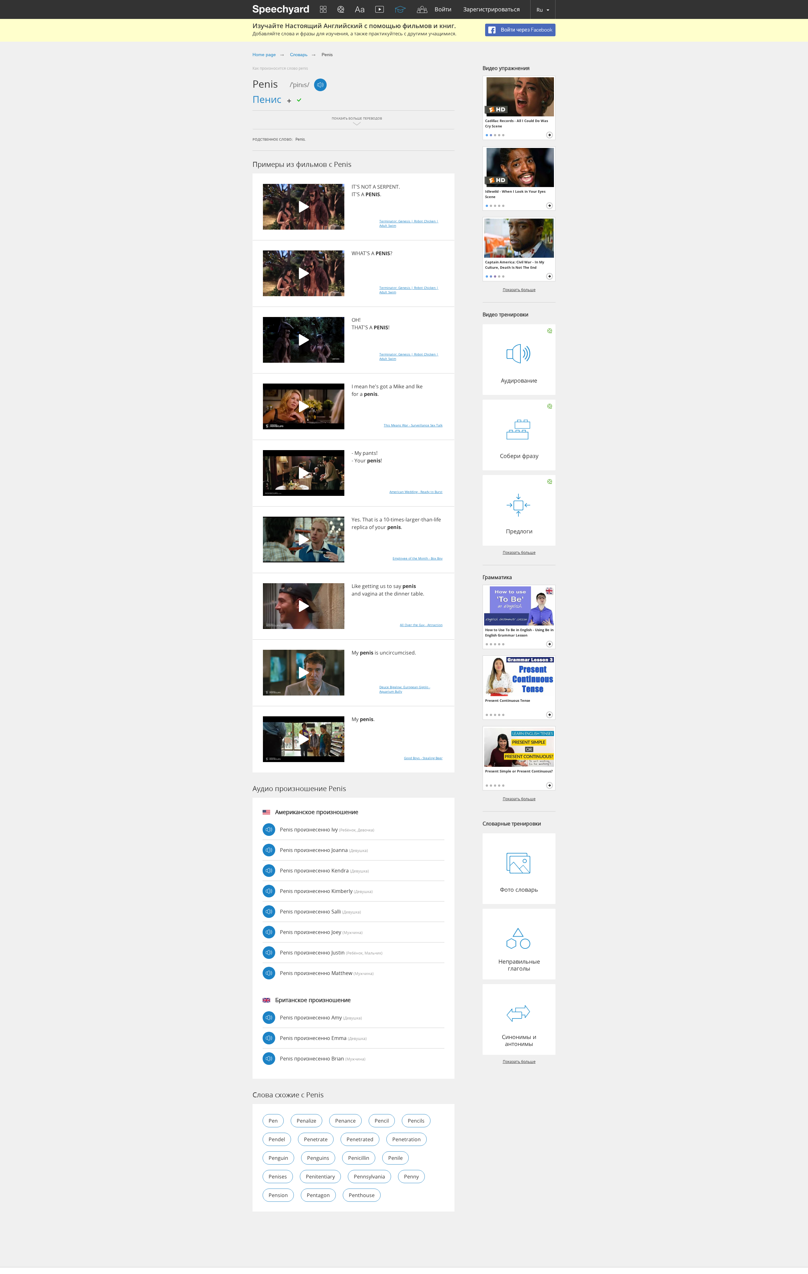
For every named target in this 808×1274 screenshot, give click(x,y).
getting (370, 586)
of (371, 527)
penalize (306, 1120)
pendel (277, 1139)
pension (278, 1195)
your (380, 527)
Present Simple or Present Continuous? (519, 771)
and (410, 386)
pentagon (318, 1195)
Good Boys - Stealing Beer (423, 758)
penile (395, 1157)
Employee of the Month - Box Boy (418, 558)
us (383, 586)
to (389, 586)
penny (411, 1176)
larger (413, 519)
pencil (382, 1120)
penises (278, 1176)
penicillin (358, 1157)
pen (273, 1120)
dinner (402, 593)
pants (369, 452)
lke (419, 386)
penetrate (316, 1139)
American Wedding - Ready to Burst (416, 492)
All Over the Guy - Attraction (421, 625)
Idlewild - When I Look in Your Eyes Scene (515, 194)
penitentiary (320, 1176)
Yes (356, 519)
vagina (369, 593)
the (389, 593)
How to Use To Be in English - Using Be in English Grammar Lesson (519, 632)
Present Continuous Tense (507, 700)
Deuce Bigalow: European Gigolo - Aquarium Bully (404, 689)
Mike (398, 386)
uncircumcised (397, 652)
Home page (264, 54)
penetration (406, 1139)
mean (361, 386)
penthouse (362, 1195)
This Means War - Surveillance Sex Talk (413, 425)
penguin (278, 1157)
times (397, 519)
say (397, 586)
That (367, 519)
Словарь (299, 54)
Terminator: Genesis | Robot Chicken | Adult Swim (408, 223)
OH (355, 319)
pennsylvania (369, 1176)
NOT (366, 186)
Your (360, 460)
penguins (318, 1157)
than (426, 519)
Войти (443, 9)
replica (360, 527)
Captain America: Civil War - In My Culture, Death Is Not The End (514, 265)
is (376, 519)
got (384, 386)
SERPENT (388, 186)
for (355, 393)
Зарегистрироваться (491, 9)
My (357, 452)
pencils (416, 1120)
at (381, 593)
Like (356, 586)
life (437, 519)
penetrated (360, 1139)
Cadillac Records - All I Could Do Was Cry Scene (516, 123)
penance (345, 1120)
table (417, 593)
